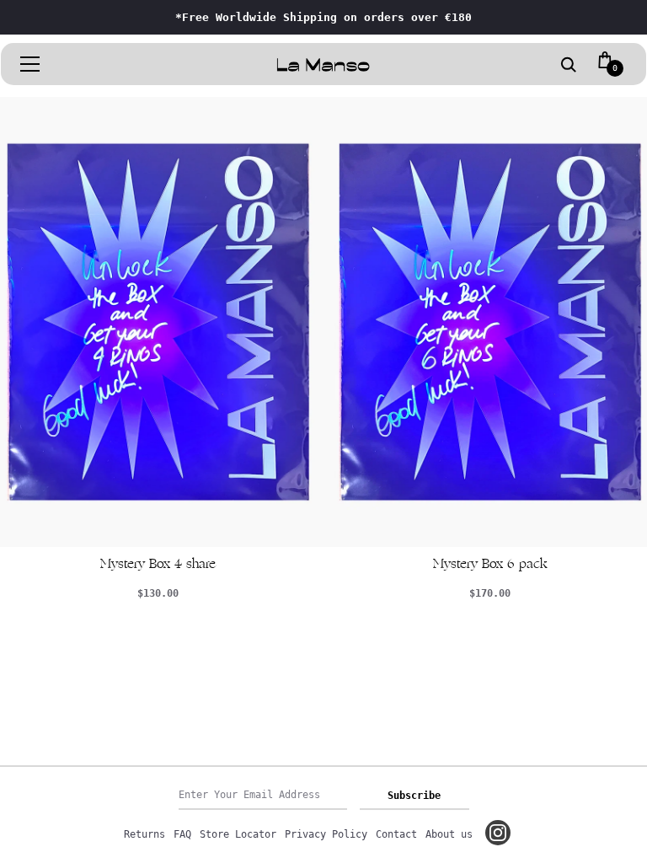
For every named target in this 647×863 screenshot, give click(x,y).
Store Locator (238, 834)
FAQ (182, 834)
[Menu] (30, 64)
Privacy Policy (326, 834)
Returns (144, 834)
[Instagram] (498, 832)
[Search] (568, 65)
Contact (396, 834)
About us (449, 834)
